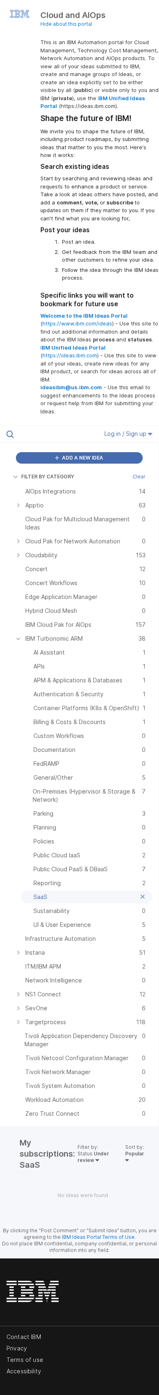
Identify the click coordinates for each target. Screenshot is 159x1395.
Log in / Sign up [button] (126, 433)
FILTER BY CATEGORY (47, 476)
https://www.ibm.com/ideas (77, 323)
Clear (139, 476)
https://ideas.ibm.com (69, 355)
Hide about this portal (66, 24)
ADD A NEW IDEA (82, 458)
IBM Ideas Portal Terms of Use (98, 1237)
